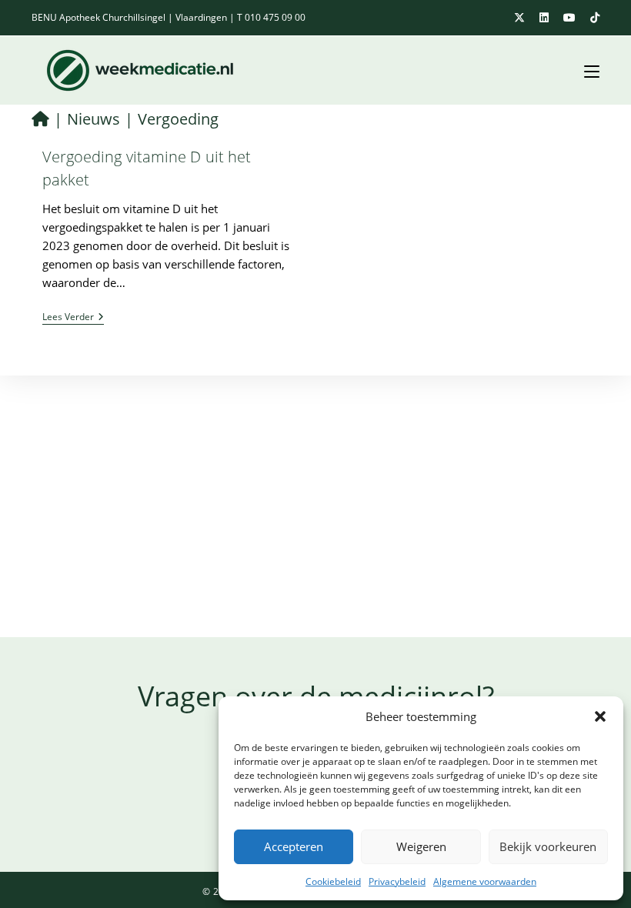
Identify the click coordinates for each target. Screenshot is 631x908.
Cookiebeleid (333, 881)
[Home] (40, 118)
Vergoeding (178, 118)
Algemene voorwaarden (484, 881)
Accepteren (293, 846)
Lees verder (73, 318)
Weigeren (421, 846)
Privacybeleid (397, 881)
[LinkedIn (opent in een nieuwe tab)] (547, 17)
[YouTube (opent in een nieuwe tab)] (572, 17)
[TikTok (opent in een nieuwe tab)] (592, 17)
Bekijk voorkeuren (547, 846)
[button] (600, 716)
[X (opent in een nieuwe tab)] (522, 17)
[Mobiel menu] (586, 70)
